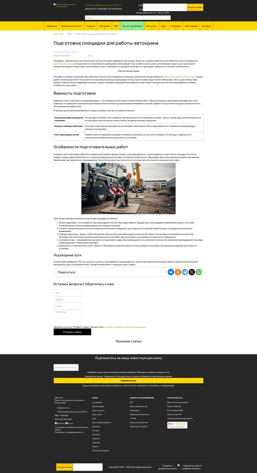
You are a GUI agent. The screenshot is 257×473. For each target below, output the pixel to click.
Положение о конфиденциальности (69, 432)
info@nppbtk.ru (147, 5)
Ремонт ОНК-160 (174, 406)
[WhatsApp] (199, 272)
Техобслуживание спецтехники (179, 418)
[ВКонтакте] (171, 272)
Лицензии (96, 442)
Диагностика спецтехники (177, 402)
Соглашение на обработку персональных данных (71, 428)
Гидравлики (134, 410)
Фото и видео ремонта (101, 422)
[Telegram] (185, 272)
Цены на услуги (98, 410)
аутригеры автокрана (63, 63)
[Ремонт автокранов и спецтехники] (66, 4)
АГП (131, 402)
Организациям (98, 406)
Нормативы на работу (139, 426)
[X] (192, 272)
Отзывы (95, 430)
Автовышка (104, 26)
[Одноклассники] (178, 272)
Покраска (90, 26)
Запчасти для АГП (174, 414)
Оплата (95, 446)
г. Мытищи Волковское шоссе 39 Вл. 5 (103, 5)
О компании (175, 26)
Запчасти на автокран (132, 26)
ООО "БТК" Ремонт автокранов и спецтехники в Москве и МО (70, 400)
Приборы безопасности (71, 26)
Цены (163, 26)
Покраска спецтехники (139, 422)
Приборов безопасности (140, 414)
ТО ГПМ (133, 418)
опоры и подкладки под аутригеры (179, 76)
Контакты (206, 26)
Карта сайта (97, 414)
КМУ (116, 26)
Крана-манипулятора (139, 406)
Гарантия (96, 438)
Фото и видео (191, 26)
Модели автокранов (100, 450)
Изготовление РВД (175, 410)
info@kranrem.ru (63, 408)
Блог (94, 418)
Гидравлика (51, 26)
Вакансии (96, 426)
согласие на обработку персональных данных (124, 327)
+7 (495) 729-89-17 (149, 9)
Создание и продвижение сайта (167, 467)
